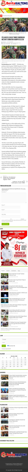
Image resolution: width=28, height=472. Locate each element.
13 (6, 362)
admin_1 (4, 41)
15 (13, 362)
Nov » (5, 368)
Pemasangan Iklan (17, 464)
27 (6, 366)
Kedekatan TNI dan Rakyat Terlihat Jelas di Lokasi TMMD (18, 181)
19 (2, 364)
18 (25, 362)
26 (2, 366)
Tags (19, 270)
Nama (3, 205)
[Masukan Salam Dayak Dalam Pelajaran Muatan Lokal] (4, 281)
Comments (13, 270)
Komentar (4, 191)
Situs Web (4, 214)
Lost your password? (6, 348)
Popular (3, 270)
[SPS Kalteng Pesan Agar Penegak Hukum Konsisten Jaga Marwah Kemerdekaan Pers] (4, 324)
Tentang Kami (9, 463)
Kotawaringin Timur (17, 42)
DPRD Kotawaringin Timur (8, 42)
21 (10, 364)
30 (17, 366)
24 (21, 364)
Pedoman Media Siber (17, 463)
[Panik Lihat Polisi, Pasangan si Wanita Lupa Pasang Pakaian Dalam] (4, 294)
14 (10, 362)
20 (6, 364)
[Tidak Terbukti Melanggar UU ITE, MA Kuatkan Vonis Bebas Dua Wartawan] (4, 300)
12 (2, 362)
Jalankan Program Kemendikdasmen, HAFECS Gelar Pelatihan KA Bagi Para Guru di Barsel (18, 397)
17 (21, 362)
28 (10, 366)
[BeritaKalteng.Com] (14, 3)
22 (13, 364)
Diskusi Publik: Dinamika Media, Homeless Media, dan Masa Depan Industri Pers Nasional (18, 377)
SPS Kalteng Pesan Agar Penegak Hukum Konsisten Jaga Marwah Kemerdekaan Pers (17, 323)
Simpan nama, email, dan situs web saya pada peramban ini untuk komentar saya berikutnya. (14, 220)
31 (21, 366)
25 (25, 364)
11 (25, 361)
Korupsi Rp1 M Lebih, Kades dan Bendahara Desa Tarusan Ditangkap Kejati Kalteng (18, 287)
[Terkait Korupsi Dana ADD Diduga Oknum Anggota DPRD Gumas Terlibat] (4, 318)
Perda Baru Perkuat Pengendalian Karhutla (11, 15)
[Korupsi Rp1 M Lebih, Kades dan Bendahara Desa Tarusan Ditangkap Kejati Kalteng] (4, 287)
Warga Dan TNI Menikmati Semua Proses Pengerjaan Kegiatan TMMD (9, 178)
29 (13, 366)
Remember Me (12, 345)
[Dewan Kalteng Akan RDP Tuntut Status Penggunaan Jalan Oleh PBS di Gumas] (4, 312)
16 (17, 362)
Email (3, 209)
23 (17, 364)
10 (21, 361)
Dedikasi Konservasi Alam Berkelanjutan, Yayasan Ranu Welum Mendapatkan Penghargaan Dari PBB (17, 383)
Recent (8, 270)
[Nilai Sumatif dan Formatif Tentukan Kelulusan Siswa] (4, 275)
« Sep (2, 368)
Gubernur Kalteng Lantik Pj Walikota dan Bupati (11, 328)
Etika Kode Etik (10, 464)
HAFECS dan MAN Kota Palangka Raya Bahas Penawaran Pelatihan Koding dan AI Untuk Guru (17, 390)
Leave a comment (6, 43)
